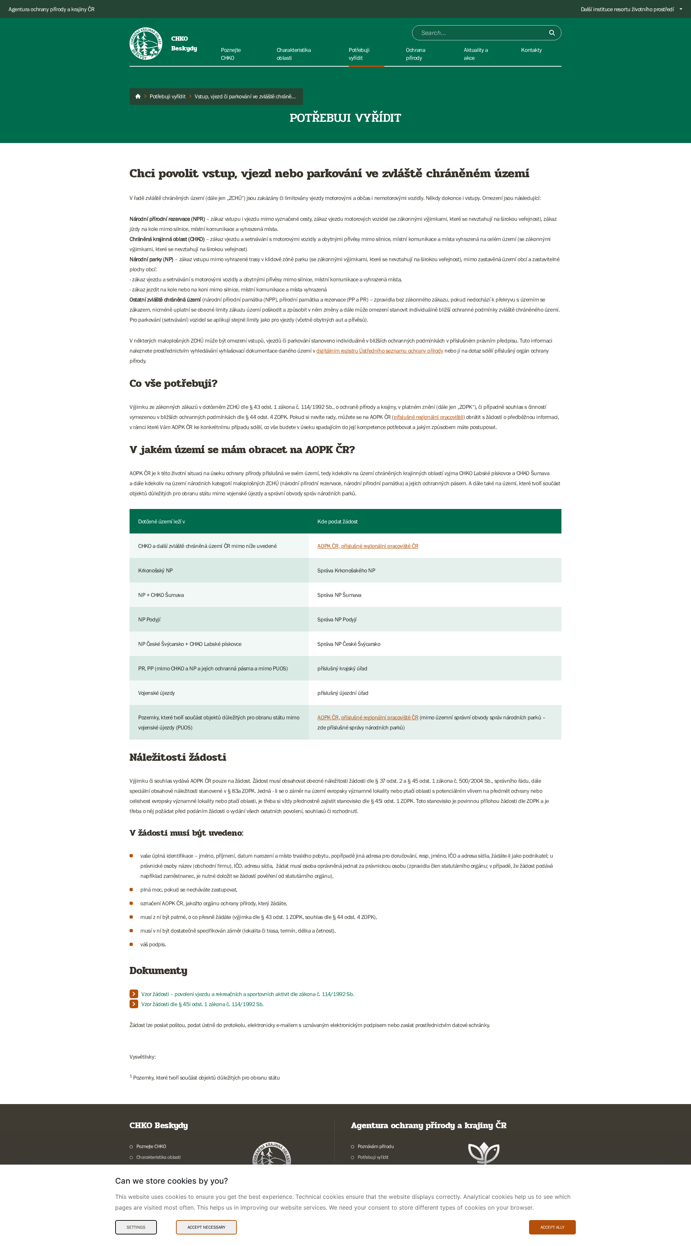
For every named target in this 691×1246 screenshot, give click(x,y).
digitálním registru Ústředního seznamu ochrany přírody (379, 350)
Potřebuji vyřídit (373, 1157)
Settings (136, 1227)
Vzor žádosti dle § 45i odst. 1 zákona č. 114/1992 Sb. (202, 1004)
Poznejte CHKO (151, 1146)
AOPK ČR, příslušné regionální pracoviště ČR (367, 545)
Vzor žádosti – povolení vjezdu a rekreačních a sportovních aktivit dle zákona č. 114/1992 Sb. (247, 994)
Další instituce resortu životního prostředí (627, 9)
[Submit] (552, 33)
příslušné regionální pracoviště (428, 417)
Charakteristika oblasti (158, 1157)
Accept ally (552, 1227)
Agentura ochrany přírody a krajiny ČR (51, 9)
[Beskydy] (138, 96)
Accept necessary (206, 1227)
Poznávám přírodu (376, 1146)
